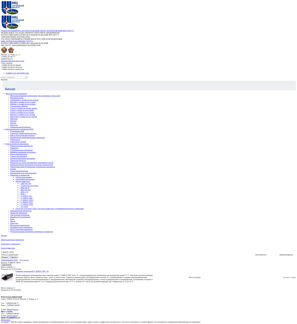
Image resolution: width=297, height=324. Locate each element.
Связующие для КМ (18, 142)
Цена (16, 260)
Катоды (13, 123)
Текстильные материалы (20, 215)
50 (17, 269)
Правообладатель (286, 255)
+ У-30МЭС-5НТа (26, 200)
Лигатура (14, 125)
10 (12, 269)
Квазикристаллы (16, 98)
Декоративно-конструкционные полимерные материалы (32, 167)
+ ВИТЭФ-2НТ (25, 184)
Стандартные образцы (19, 106)
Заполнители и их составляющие (23, 173)
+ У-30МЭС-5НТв (26, 204)
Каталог (10, 88)
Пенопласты (15, 140)
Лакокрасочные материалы (21, 211)
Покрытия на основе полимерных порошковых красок (31, 163)
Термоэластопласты (18, 161)
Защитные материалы (18, 213)
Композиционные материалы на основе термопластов (31, 165)
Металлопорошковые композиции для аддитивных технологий (35, 96)
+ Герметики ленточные (28, 186)
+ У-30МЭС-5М (25, 196)
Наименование (7, 260)
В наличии (24, 260)
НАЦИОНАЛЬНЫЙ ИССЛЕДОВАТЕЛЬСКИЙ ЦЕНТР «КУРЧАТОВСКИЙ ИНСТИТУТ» (37, 31)
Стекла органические (18, 156)
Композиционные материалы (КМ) (19, 129)
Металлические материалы (16, 94)
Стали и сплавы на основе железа (23, 108)
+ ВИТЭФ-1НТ (25, 190)
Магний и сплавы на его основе (23, 102)
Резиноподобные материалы (21, 146)
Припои (13, 121)
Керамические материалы (20, 217)
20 (15, 269)
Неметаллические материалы (17, 144)
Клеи (12, 219)
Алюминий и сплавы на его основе (24, 100)
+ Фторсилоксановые (23, 177)
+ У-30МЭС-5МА (26, 198)
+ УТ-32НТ (23, 207)
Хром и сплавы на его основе (22, 110)
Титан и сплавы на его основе (22, 112)
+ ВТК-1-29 (23, 192)
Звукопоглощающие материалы (22, 158)
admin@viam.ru (13, 309)
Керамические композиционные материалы (27, 138)
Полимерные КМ (17, 131)
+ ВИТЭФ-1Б (24, 188)
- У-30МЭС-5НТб (26, 202)
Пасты (12, 221)
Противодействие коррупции (12, 61)
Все (19, 269)
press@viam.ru (12, 316)
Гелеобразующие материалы (21, 227)
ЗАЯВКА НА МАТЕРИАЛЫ (17, 73)
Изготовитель (260, 255)
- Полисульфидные (22, 181)
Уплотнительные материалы (21, 150)
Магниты (14, 119)
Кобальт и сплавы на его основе (23, 104)
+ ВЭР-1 (22, 194)
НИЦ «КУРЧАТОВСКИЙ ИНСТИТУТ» (17, 41)
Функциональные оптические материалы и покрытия (31, 232)
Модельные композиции (20, 225)
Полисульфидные (8, 248)
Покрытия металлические (20, 127)
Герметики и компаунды (19, 175)
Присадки (14, 223)
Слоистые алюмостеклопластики (23, 133)
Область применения (9, 255)
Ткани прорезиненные (19, 171)
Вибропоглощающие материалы (23, 152)
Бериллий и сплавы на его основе (23, 117)
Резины (13, 169)
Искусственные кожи (18, 154)
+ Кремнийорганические (25, 179)
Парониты (14, 148)
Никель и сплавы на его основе (22, 115)
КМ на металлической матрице (22, 135)
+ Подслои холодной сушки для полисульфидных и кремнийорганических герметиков (49, 209)
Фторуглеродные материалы (21, 230)
